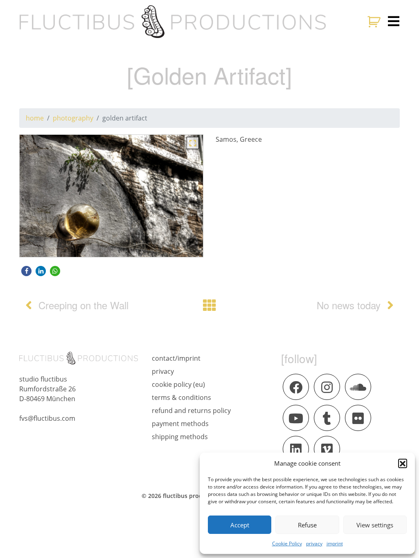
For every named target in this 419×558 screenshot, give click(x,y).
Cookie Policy (287, 543)
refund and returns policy (191, 410)
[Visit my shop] (375, 21)
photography (73, 118)
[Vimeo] (327, 449)
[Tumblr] (327, 418)
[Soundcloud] (358, 387)
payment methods (180, 423)
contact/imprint (176, 358)
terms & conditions (181, 397)
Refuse (307, 525)
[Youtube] (296, 418)
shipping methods (180, 436)
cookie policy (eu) (178, 384)
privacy (314, 543)
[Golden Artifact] (193, 142)
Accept (239, 525)
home (35, 118)
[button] (403, 463)
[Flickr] (358, 418)
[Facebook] (296, 387)
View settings (374, 525)
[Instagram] (327, 387)
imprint (335, 543)
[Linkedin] (296, 449)
